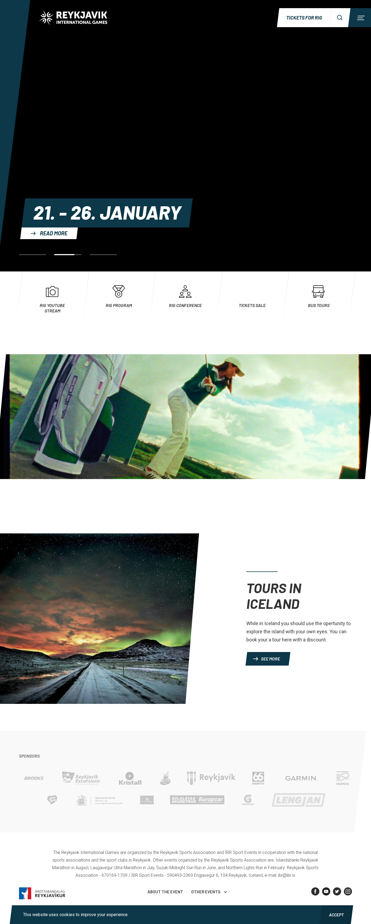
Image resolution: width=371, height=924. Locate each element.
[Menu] (360, 17)
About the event (165, 891)
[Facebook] (315, 891)
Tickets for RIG (304, 18)
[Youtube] (326, 891)
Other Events (205, 891)
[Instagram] (348, 891)
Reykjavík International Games (73, 17)
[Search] (339, 17)
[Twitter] (337, 891)
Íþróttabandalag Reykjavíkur (42, 893)
